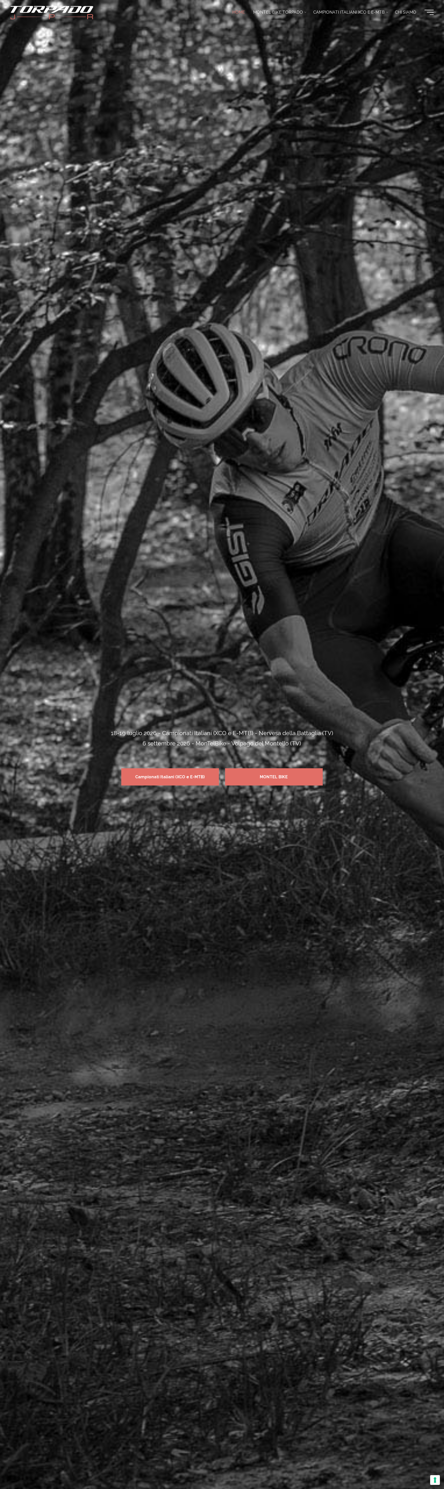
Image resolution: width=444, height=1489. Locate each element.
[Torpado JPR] (51, 12)
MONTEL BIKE (274, 776)
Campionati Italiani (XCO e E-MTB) (170, 776)
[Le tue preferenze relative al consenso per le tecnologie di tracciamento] (435, 1480)
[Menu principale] (429, 12)
